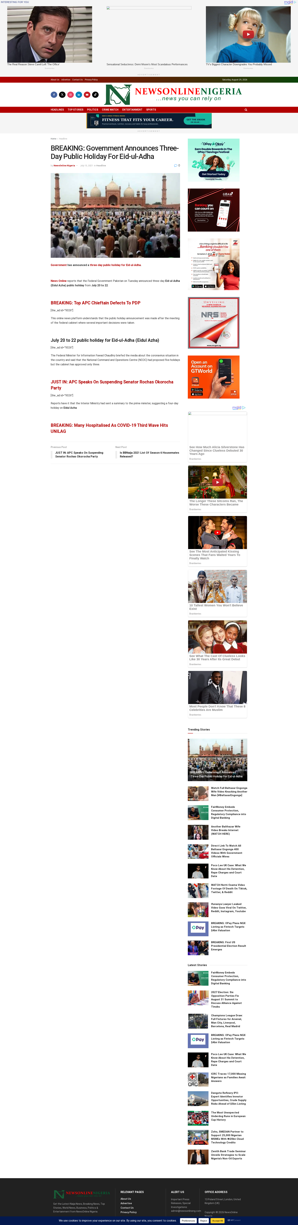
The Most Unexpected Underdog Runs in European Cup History (228, 1116)
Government (59, 265)
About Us (55, 80)
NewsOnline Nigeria (64, 165)
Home (53, 139)
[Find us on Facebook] (54, 95)
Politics (92, 109)
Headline (63, 139)
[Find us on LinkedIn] (79, 95)
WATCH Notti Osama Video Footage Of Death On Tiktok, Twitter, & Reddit (229, 888)
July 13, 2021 (86, 165)
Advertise (65, 80)
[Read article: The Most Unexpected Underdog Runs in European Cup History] (198, 1118)
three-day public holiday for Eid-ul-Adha (115, 265)
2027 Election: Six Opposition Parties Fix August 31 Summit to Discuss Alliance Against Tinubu (226, 999)
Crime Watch (110, 109)
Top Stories (75, 109)
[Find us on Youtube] (87, 95)
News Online (59, 281)
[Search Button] (246, 110)
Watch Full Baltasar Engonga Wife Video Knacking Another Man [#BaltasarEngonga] (229, 791)
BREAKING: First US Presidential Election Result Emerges (228, 946)
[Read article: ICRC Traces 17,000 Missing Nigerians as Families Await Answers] (198, 1079)
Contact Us (77, 80)
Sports (151, 109)
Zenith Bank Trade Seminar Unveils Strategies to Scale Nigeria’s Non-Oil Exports (228, 1155)
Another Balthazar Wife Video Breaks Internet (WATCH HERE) (225, 830)
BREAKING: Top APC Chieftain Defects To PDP (95, 302)
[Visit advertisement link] (149, 120)
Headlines (57, 109)
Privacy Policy (91, 80)
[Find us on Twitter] (62, 95)
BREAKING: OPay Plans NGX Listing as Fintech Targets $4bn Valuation (228, 927)
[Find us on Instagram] (70, 95)
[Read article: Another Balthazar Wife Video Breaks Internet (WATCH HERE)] (198, 832)
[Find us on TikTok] (95, 95)
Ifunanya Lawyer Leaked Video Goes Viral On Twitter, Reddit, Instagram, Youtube (228, 908)
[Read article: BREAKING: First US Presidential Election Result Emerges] (198, 948)
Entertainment (132, 109)
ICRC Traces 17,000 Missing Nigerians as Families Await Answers (228, 1077)
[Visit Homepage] (173, 95)
